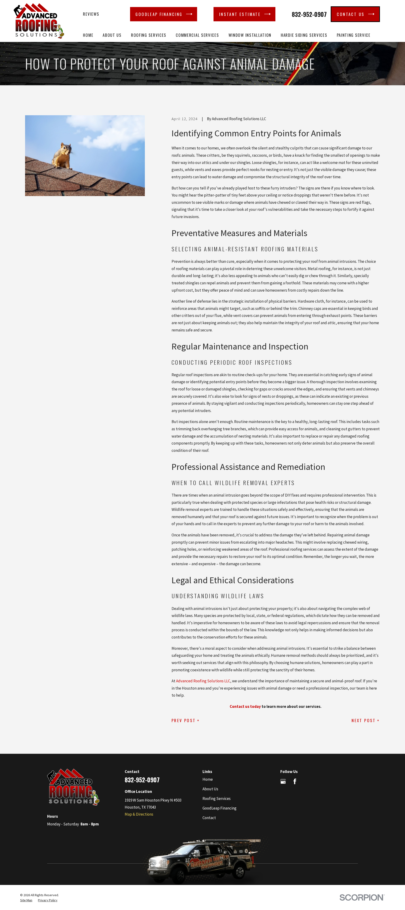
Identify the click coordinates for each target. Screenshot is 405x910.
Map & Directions (139, 814)
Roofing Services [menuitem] (148, 35)
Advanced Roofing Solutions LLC (203, 680)
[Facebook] (295, 781)
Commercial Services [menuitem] (197, 35)
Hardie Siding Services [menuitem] (304, 35)
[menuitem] (26, 900)
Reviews (91, 14)
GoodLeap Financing (219, 808)
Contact (209, 817)
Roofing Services (216, 798)
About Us (210, 788)
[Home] (38, 21)
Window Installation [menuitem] (250, 35)
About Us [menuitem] (112, 35)
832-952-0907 (309, 14)
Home (207, 779)
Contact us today (245, 706)
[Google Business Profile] (283, 781)
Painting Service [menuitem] (354, 35)
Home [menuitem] (88, 35)
